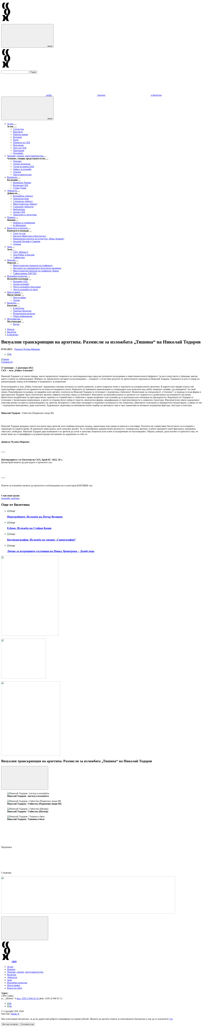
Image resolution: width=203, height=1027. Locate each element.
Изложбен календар (17, 276)
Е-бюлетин (18, 308)
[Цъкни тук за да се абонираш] (88, 912)
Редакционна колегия (24, 313)
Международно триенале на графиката (32, 265)
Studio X (15, 1014)
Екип (15, 140)
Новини (11, 217)
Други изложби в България (27, 287)
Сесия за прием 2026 (23, 166)
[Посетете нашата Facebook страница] (9, 1003)
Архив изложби (21, 284)
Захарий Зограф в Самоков (26, 241)
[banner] (23, 677)
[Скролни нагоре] (24, 928)
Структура (18, 129)
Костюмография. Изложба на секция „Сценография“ (41, 539)
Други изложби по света (25, 289)
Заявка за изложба (22, 169)
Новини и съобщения (24, 222)
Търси (33, 72)
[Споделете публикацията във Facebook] (9, 354)
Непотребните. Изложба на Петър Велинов (35, 516)
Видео (16, 324)
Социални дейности (23, 206)
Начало (10, 329)
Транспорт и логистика (25, 214)
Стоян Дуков (19, 188)
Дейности (12, 190)
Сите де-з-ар (19, 233)
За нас (10, 124)
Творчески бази (21, 198)
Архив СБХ (19, 212)
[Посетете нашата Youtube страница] (9, 1006)
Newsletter (18, 153)
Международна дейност (25, 204)
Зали (9, 246)
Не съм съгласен (10, 1024)
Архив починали (21, 164)
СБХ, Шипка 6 (20, 252)
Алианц (17, 244)
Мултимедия (14, 319)
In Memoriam (19, 225)
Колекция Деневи (22, 182)
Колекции (12, 177)
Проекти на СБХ (21, 142)
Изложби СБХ (20, 281)
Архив (16, 300)
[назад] (15, 127)
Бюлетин (12, 303)
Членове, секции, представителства (25, 156)
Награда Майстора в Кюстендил (29, 236)
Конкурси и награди (17, 228)
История (17, 137)
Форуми (11, 260)
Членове (17, 161)
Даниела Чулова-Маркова (27, 349)
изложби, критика (10, 498)
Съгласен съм (27, 1024)
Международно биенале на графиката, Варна (36, 271)
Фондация (18, 145)
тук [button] (171, 1019)
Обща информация (22, 316)
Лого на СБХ (19, 148)
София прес (19, 257)
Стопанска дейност (23, 201)
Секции (17, 172)
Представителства (22, 174)
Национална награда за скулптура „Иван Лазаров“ (38, 238)
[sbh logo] (6, 22)
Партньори (18, 150)
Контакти (18, 132)
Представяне (14, 292)
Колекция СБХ (20, 185)
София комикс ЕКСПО (25, 273)
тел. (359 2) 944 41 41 (28, 998)
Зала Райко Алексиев (23, 254)
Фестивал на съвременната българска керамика (37, 268)
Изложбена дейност (23, 196)
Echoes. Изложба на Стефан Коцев (29, 528)
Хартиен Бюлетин (22, 311)
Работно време (20, 134)
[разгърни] (15, 124)
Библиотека (19, 209)
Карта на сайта (14, 988)
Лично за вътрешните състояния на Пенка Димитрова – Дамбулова (50, 551)
